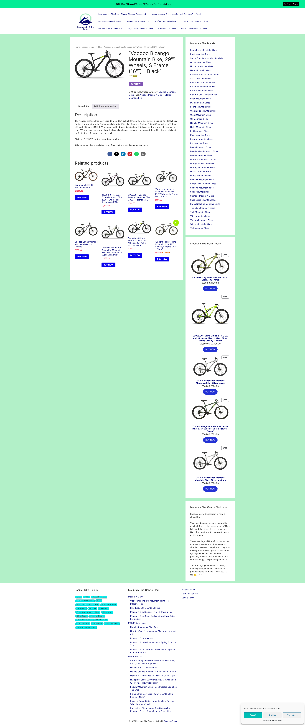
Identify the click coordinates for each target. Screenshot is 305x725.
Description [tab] (84, 106)
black (87, 597)
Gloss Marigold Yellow (84, 620)
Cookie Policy (266, 720)
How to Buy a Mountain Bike (143, 667)
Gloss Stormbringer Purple (86, 627)
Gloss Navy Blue (101, 620)
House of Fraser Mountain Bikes (194, 21)
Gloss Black (107, 612)
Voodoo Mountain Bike (151, 95)
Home (77, 47)
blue (98, 601)
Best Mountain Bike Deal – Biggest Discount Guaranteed (122, 14)
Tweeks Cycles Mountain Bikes (194, 28)
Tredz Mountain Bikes (167, 28)
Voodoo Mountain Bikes (92, 47)
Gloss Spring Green (112, 624)
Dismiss (272, 715)
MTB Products (135, 656)
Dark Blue (92, 608)
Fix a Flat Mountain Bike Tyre (144, 627)
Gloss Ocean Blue (83, 624)
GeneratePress (170, 721)
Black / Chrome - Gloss (85, 601)
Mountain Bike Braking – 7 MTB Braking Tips (151, 612)
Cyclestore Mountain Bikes (109, 21)
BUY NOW (136, 84)
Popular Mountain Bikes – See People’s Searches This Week (175, 14)
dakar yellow (81, 608)
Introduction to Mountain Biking (145, 608)
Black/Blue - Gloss (99, 597)
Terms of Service (190, 593)
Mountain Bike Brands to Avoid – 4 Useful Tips (152, 676)
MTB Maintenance (137, 623)
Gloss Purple (97, 624)
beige (79, 597)
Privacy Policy (277, 720)
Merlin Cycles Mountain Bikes (110, 28)
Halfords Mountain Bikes (165, 21)
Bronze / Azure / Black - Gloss (87, 604)
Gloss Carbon (81, 616)
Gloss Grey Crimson (96, 616)
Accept (253, 715)
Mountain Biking (135, 597)
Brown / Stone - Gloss (109, 604)
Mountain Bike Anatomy (141, 638)
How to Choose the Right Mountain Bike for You (153, 671)
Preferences (292, 715)
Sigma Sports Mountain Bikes (140, 28)
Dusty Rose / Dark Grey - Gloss (88, 612)
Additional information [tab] (105, 106)
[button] (120, 54)
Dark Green (103, 608)
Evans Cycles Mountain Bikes (138, 21)
